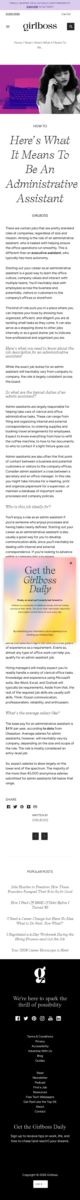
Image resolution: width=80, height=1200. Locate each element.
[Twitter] (26, 1019)
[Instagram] (42, 1019)
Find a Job (40, 1087)
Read (28, 42)
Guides (40, 1060)
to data (48, 728)
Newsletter (40, 1077)
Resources (40, 1092)
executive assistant (46, 253)
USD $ (38, 1184)
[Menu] (8, 26)
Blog (40, 1056)
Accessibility (40, 1046)
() (66, 14)
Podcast (40, 1082)
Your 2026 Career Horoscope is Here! (40, 950)
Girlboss (52, 1175)
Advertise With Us (40, 1051)
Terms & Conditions (40, 1036)
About (40, 1106)
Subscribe (13, 14)
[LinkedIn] (58, 1019)
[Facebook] (17, 1019)
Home (18, 42)
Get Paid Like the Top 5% (40, 1102)
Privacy (40, 1041)
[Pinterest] (34, 1019)
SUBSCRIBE (32, 7)
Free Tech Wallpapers (40, 1097)
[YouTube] (50, 1019)
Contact (40, 1111)
